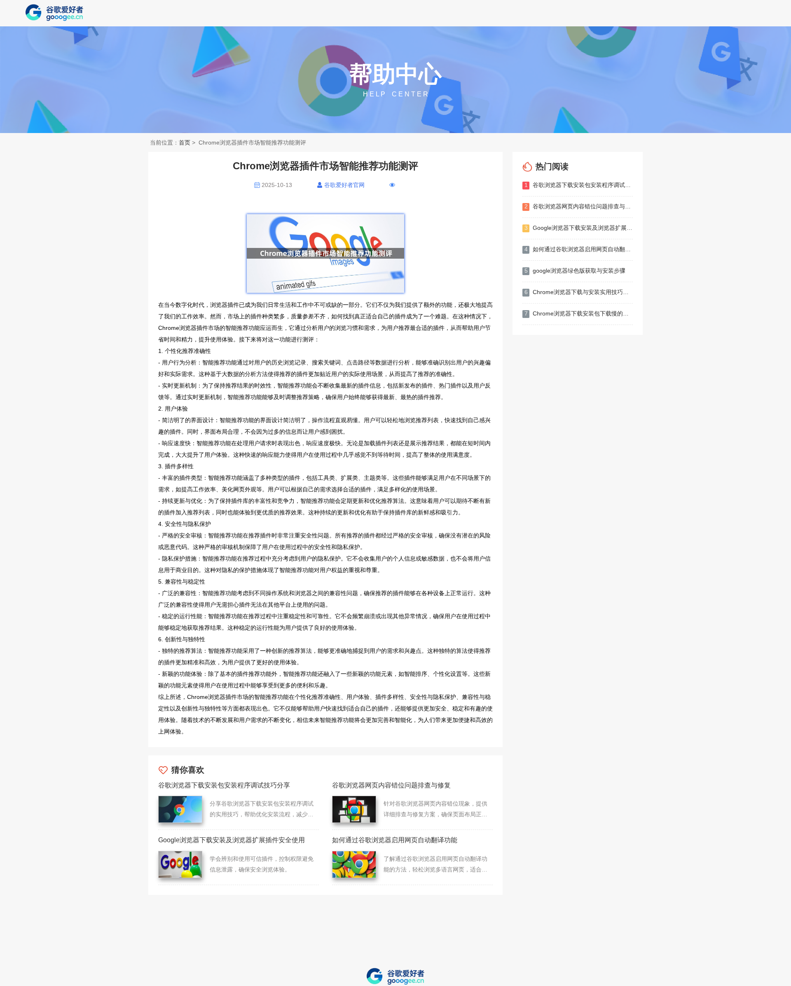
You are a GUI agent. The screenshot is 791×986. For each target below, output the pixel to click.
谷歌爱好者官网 (344, 185)
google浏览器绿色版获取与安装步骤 (575, 270)
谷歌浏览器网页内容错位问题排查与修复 (578, 206)
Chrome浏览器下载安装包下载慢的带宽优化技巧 (578, 313)
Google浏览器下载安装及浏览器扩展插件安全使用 (578, 227)
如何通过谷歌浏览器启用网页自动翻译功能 (578, 249)
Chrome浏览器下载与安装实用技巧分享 (578, 292)
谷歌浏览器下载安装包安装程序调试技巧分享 (578, 185)
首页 (184, 142)
